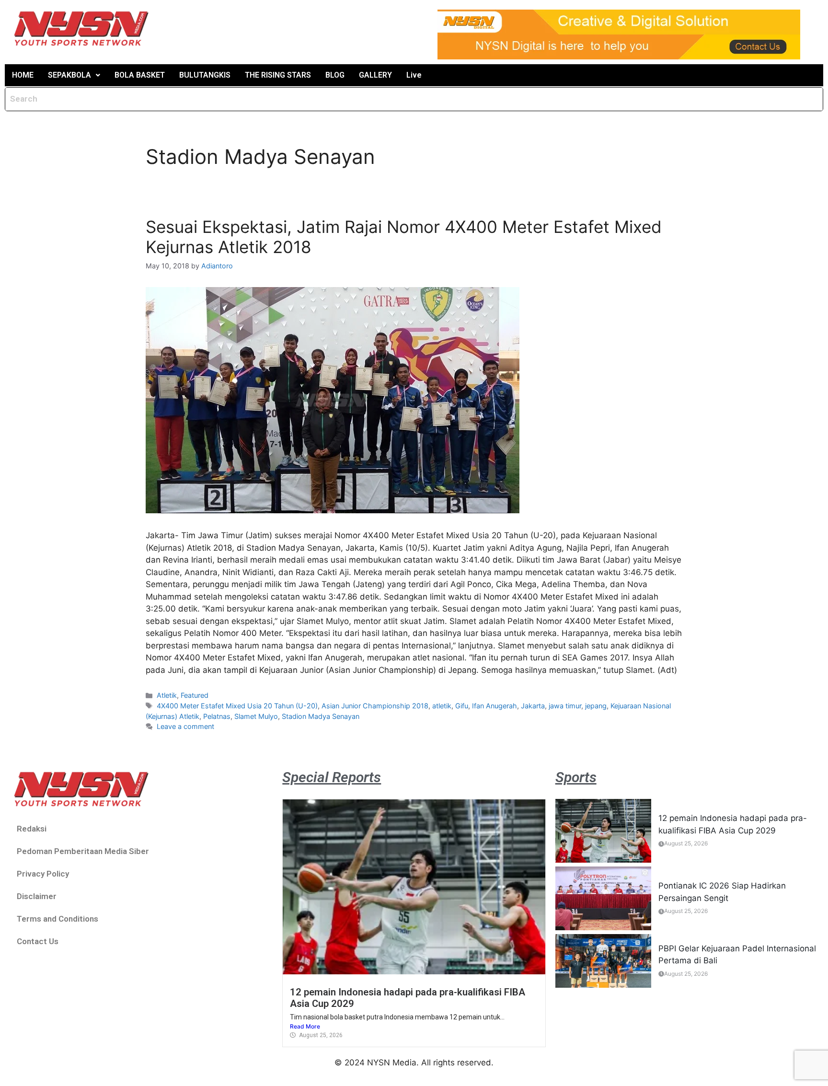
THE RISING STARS (278, 75)
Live (414, 75)
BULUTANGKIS (204, 75)
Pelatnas (216, 716)
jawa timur (565, 706)
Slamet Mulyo (256, 716)
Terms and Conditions (57, 919)
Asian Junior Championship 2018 (375, 706)
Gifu (461, 706)
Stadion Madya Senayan (320, 716)
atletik (441, 706)
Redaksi (31, 828)
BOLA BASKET (140, 75)
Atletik (167, 695)
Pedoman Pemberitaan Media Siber (83, 851)
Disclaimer (37, 896)
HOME (23, 75)
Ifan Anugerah (494, 706)
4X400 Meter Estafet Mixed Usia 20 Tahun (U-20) (237, 706)
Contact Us (37, 941)
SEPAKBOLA (69, 75)
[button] (74, 75)
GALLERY (375, 75)
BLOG (335, 75)
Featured (194, 695)
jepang (596, 706)
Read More (305, 1026)
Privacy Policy (43, 873)
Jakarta (533, 706)
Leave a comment (185, 726)
